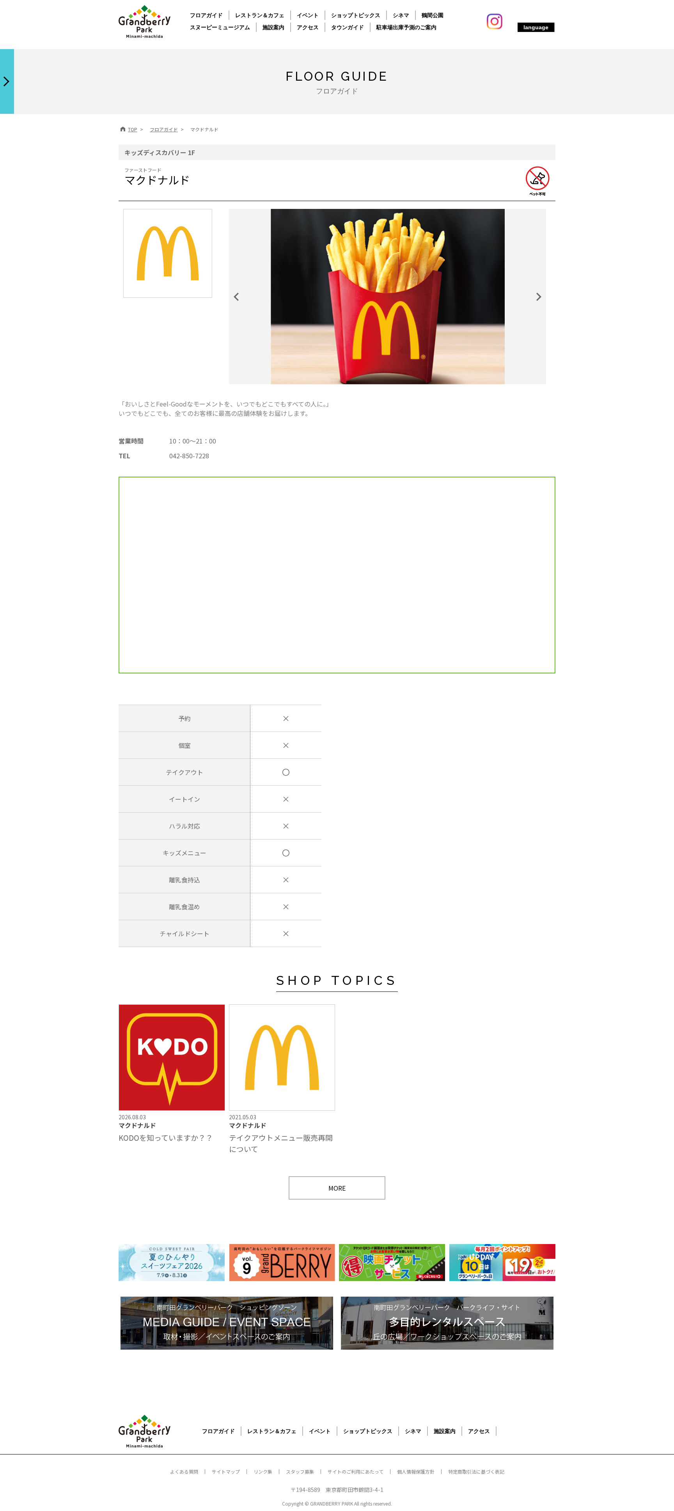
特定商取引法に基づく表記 (476, 1471)
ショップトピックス (355, 15)
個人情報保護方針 (416, 1471)
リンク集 (263, 1471)
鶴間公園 (432, 15)
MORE (337, 1188)
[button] (249, 296)
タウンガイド (347, 27)
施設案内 (273, 27)
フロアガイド (206, 15)
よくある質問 (184, 1471)
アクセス (308, 27)
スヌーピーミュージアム (220, 27)
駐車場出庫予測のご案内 (406, 27)
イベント (308, 15)
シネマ (401, 15)
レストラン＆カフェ (259, 15)
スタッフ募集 (300, 1471)
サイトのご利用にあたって (355, 1471)
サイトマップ (226, 1471)
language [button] (535, 27)
